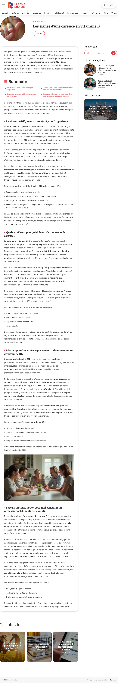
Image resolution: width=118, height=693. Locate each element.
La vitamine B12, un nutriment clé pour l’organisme (20, 88)
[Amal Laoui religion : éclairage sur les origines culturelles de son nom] (90, 70)
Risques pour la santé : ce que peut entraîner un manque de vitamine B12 (57, 88)
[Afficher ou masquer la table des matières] (51, 81)
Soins (39, 33)
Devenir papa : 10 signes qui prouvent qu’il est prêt (12, 644)
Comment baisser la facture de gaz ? (39, 644)
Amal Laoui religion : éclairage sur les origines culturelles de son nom (106, 68)
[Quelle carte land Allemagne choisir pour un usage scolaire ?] (90, 84)
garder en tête (39, 422)
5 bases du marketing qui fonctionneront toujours (65, 644)
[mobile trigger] (4, 5)
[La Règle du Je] (16, 5)
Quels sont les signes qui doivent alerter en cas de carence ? (21, 95)
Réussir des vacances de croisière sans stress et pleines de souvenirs (101, 107)
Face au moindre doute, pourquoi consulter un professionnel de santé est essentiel (57, 95)
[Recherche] (105, 5)
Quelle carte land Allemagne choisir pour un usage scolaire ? (107, 82)
